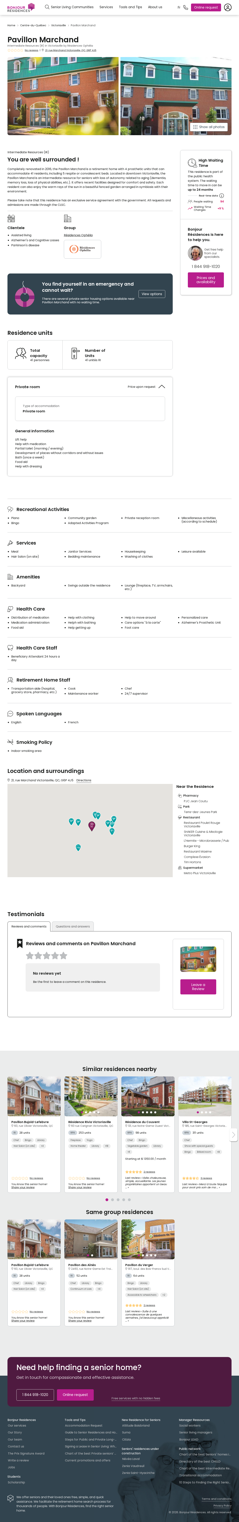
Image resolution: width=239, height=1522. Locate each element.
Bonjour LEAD (188, 1439)
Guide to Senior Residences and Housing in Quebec (91, 1432)
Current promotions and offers (87, 1460)
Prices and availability (205, 279)
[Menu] (21, 7)
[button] (112, 832)
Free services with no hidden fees (135, 1398)
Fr (179, 7)
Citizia (126, 1439)
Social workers (190, 1425)
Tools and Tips (130, 7)
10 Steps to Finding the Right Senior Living (205, 1482)
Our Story (15, 1432)
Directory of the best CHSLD (200, 1461)
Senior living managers (195, 1432)
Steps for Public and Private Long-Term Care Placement (91, 1439)
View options (152, 294)
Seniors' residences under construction (140, 1451)
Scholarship (16, 1482)
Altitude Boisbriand (136, 1425)
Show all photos (212, 127)
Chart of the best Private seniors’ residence (91, 1453)
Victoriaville (58, 25)
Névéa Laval (131, 1459)
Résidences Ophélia (78, 235)
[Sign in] (228, 7)
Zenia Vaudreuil (133, 1466)
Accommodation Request (84, 1425)
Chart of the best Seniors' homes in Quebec (205, 1454)
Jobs (11, 1467)
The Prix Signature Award (26, 1453)
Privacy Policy (223, 1505)
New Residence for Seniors (141, 1420)
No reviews (31, 50)
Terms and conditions (217, 1499)
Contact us (16, 1446)
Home (11, 25)
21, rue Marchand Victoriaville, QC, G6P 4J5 (70, 50)
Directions (83, 780)
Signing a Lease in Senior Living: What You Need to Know (91, 1446)
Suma (126, 1432)
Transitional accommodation (200, 1475)
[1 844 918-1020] (185, 7)
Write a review (18, 1460)
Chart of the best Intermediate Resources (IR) (205, 1468)
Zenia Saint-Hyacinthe (138, 1473)
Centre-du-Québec (33, 25)
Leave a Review (198, 986)
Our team (15, 1439)
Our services (17, 1425)
